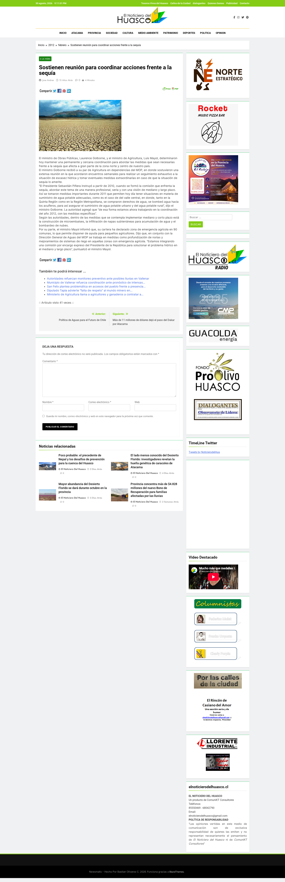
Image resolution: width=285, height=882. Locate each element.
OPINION (221, 33)
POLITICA (205, 33)
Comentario (50, 361)
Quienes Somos (216, 3)
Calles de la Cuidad (180, 3)
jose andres (48, 80)
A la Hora (45, 58)
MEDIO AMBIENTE (148, 33)
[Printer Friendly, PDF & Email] (170, 88)
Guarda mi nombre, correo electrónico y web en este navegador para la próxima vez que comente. (100, 416)
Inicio (62, 33)
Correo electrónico (99, 402)
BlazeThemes (176, 871)
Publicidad (232, 3)
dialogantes (199, 3)
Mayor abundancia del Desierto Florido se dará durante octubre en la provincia (83, 488)
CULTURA (128, 33)
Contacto (244, 3)
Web (137, 402)
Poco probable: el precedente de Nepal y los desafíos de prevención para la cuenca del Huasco (82, 459)
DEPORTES (189, 33)
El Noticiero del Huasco (73, 469)
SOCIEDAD (112, 33)
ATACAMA (77, 33)
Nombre (47, 402)
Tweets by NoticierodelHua (204, 452)
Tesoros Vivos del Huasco (154, 3)
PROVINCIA (94, 33)
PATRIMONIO (170, 33)
